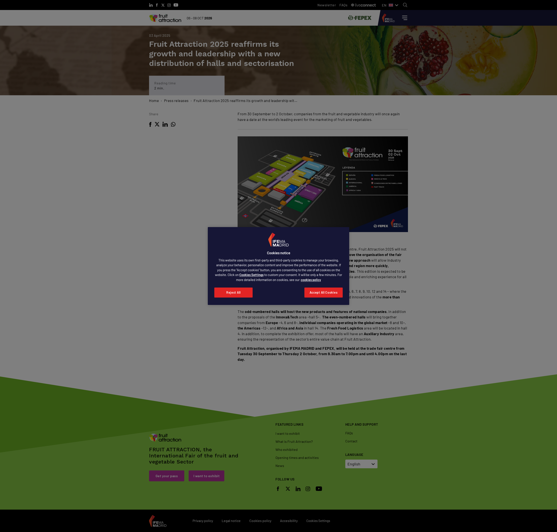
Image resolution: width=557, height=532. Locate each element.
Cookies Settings (251, 275)
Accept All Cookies (324, 292)
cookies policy (311, 280)
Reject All (233, 292)
